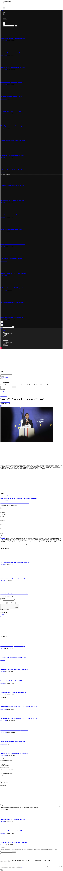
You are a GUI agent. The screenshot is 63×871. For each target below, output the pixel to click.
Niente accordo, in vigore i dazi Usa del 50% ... (12, 200)
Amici (3, 763)
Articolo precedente (5, 495)
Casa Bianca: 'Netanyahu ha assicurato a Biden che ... (14, 669)
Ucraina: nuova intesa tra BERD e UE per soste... (12, 38)
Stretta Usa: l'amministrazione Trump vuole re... (12, 214)
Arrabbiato (2, 526)
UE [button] (3, 13)
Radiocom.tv (5, 19)
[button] (5, 340)
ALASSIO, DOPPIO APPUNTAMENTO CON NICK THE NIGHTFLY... (19, 706)
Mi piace (2, 510)
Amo (1, 518)
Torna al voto (3, 785)
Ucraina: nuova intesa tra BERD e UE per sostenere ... (14, 730)
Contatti (4, 3)
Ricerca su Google (5, 765)
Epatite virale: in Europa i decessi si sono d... (11, 96)
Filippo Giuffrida (3, 40)
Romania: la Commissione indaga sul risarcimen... (13, 67)
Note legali (5, 4)
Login (3, 328)
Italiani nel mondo (6, 174)
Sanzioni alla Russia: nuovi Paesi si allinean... (11, 52)
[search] (4, 23)
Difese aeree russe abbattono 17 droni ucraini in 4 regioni (14, 503)
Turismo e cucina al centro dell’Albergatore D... (12, 288)
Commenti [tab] (3, 598)
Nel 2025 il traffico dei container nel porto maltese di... (14, 594)
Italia (4, 337)
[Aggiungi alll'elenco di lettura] (0, 406)
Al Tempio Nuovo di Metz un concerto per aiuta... (12, 244)
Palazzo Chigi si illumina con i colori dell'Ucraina (12, 681)
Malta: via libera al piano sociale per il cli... (11, 82)
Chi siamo (4, 2)
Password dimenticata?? (5, 377)
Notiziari (4, 18)
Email (1, 601)
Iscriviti (14, 851)
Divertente (2, 522)
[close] (1, 870)
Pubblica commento (4, 609)
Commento (2, 603)
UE (3, 336)
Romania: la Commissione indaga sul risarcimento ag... (14, 753)
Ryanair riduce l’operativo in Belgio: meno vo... (12, 302)
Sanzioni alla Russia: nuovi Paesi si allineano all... (13, 741)
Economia (5, 343)
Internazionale (5, 392)
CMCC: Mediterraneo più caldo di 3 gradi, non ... (13, 229)
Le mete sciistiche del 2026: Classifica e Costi (11, 317)
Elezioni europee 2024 (7, 1)
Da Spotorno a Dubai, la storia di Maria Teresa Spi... (13, 692)
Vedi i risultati (6, 767)
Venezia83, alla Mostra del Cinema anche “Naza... (13, 140)
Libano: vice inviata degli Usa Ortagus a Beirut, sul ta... (14, 578)
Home (4, 12)
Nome (1, 599)
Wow (1, 535)
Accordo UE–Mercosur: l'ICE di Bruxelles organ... (13, 273)
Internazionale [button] (5, 15)
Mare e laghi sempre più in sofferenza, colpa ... (12, 126)
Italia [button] (4, 14)
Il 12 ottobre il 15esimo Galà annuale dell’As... (12, 169)
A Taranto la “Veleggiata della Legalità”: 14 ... (12, 155)
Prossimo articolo (3, 500)
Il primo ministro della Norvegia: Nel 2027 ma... (12, 185)
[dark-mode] (1, 348)
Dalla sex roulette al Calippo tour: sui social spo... (12, 646)
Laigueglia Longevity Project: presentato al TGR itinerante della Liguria (18, 498)
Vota (2, 767)
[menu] (1, 322)
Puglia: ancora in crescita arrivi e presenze (11, 111)
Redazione (2, 113)
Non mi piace (3, 514)
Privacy (4, 863)
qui (21, 867)
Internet (3, 764)
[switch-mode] (4, 8)
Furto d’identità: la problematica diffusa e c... (11, 258)
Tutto (1, 174)
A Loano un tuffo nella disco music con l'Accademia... (14, 657)
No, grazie (3, 389)
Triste (1, 531)
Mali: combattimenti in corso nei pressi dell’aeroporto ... (14, 562)
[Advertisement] (22, 351)
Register (3, 330)
